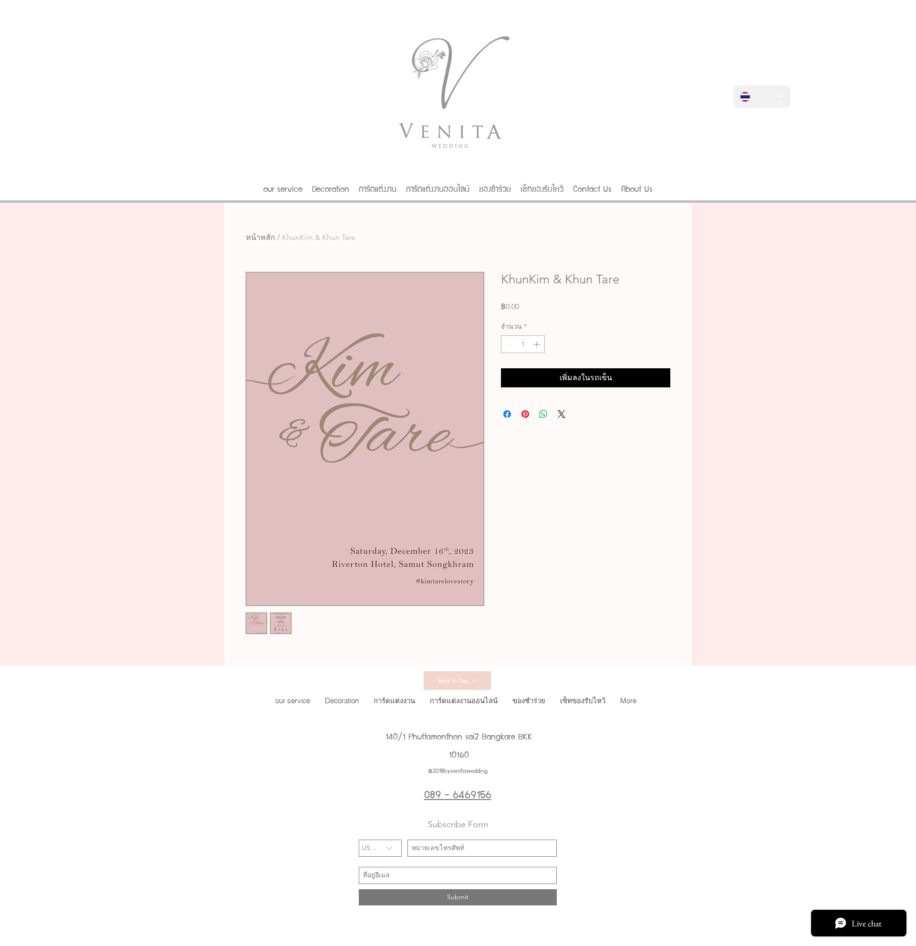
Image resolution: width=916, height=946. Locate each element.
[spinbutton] (522, 344)
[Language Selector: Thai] (762, 96)
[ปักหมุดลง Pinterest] (525, 414)
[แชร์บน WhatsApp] (543, 414)
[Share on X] (561, 414)
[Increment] (537, 344)
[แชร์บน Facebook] (507, 414)
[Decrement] (508, 344)
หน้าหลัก (260, 237)
